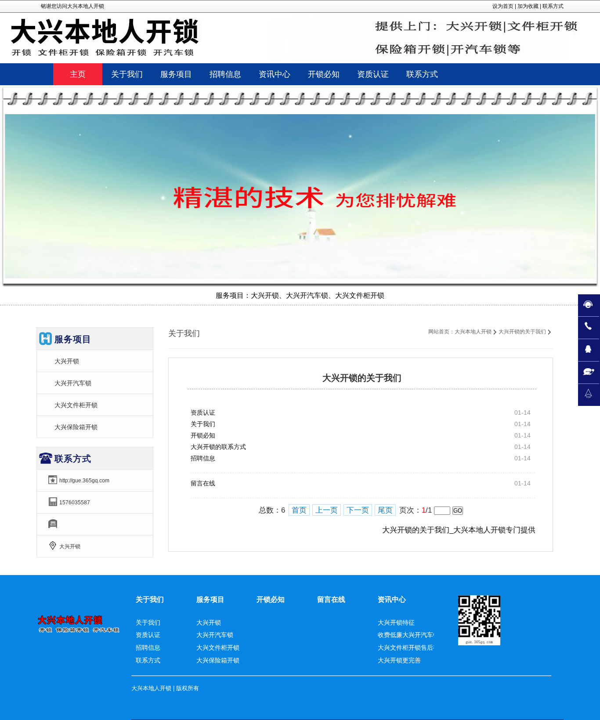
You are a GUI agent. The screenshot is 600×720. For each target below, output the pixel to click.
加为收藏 (528, 6)
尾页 (385, 510)
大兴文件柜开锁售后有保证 (415, 647)
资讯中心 (392, 599)
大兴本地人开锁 (473, 332)
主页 (78, 74)
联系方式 (553, 6)
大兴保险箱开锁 (76, 427)
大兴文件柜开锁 (76, 405)
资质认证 (203, 412)
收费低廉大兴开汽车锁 (408, 634)
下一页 (358, 510)
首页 (299, 510)
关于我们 (203, 423)
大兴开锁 (66, 361)
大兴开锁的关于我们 (522, 332)
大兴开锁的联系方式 (218, 446)
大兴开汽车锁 (72, 383)
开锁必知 (203, 435)
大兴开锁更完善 (399, 660)
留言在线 (203, 483)
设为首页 (502, 6)
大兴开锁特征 (396, 622)
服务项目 (210, 599)
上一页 (326, 510)
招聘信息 (203, 458)
